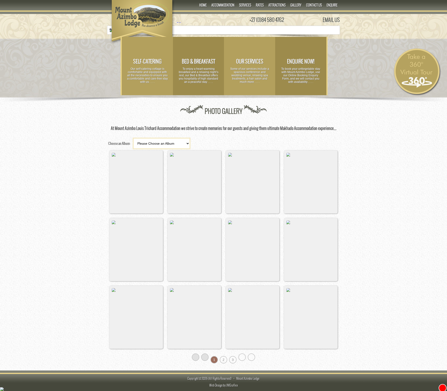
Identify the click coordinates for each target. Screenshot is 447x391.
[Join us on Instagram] (180, 21)
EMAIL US (331, 19)
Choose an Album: (119, 143)
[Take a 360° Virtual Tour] (416, 96)
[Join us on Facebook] (177, 21)
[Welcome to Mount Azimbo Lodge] (142, 28)
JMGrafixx (232, 385)
